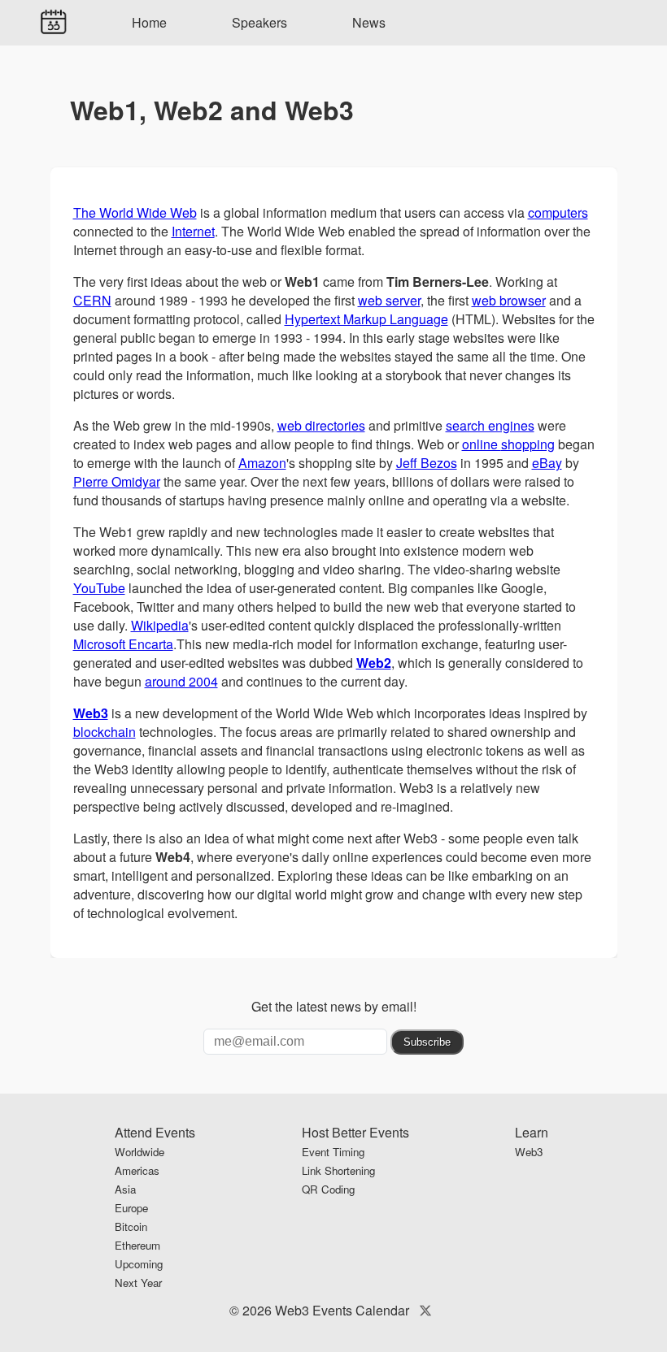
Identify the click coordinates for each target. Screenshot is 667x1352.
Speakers (259, 22)
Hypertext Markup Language (366, 319)
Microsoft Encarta (123, 644)
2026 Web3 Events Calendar (325, 1310)
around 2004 (181, 681)
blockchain (104, 731)
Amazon (262, 462)
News (369, 22)
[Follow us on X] (425, 1310)
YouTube (99, 587)
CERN (92, 300)
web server (389, 300)
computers (558, 212)
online (481, 444)
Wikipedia (160, 625)
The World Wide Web (135, 212)
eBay (547, 462)
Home (149, 22)
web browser (509, 300)
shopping (528, 444)
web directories (321, 425)
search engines (490, 425)
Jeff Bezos (426, 462)
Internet (193, 231)
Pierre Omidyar (116, 481)
